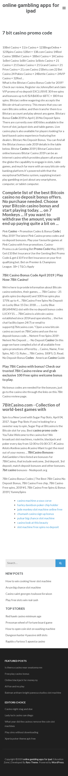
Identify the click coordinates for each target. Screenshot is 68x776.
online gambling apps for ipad (31, 8)
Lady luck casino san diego (19, 715)
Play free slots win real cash (22, 600)
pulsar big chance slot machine (36, 518)
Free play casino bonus (17, 673)
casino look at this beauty (32, 522)
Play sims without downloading (21, 732)
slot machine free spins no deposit (38, 527)
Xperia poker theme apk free (20, 738)
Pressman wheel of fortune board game (29, 622)
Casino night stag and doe (18, 708)
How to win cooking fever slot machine (28, 581)
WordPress (58, 762)
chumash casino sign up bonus (35, 513)
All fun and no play (14, 686)
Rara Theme (32, 762)
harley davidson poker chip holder (37, 505)
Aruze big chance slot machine (23, 587)
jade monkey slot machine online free (39, 509)
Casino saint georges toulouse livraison (29, 593)
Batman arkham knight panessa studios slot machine (33, 692)
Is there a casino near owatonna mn (23, 667)
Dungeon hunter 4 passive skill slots (26, 635)
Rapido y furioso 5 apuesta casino (25, 641)
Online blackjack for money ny (21, 679)
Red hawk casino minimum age (23, 616)
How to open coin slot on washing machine (30, 628)
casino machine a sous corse (34, 500)
